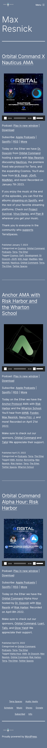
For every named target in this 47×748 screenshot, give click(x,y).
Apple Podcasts (25, 137)
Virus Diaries (21, 213)
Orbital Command (29, 153)
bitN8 (25, 412)
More (24, 141)
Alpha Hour (15, 653)
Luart (41, 623)
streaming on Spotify (24, 200)
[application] (23, 118)
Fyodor (34, 412)
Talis (5, 442)
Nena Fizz (25, 417)
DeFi (21, 255)
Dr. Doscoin (22, 603)
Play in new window (25, 125)
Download (8, 130)
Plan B (39, 213)
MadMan (7, 180)
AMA (12, 459)
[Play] (5, 118)
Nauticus (21, 162)
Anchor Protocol (12, 403)
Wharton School (31, 408)
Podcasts (6, 252)
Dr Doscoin (33, 653)
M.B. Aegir (21, 175)
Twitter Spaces (20, 266)
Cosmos (22, 248)
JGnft (32, 175)
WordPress (31, 736)
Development (31, 255)
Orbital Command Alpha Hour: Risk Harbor (21, 502)
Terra (14, 252)
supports (27, 229)
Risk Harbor (16, 463)
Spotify (6, 141)
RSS (15, 141)
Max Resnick (36, 157)
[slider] (40, 118)
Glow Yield (21, 627)
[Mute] (34, 118)
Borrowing (29, 459)
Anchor (19, 459)
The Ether (23, 252)
